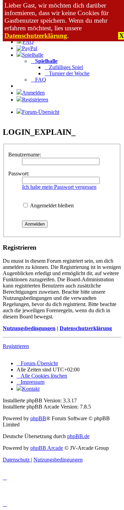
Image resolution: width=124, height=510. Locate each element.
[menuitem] (25, 42)
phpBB (38, 418)
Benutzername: (24, 155)
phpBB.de (78, 436)
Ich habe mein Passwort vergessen (59, 187)
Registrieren (16, 346)
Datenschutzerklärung (35, 35)
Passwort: (18, 173)
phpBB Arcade (46, 448)
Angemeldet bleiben (51, 205)
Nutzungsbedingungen (29, 328)
